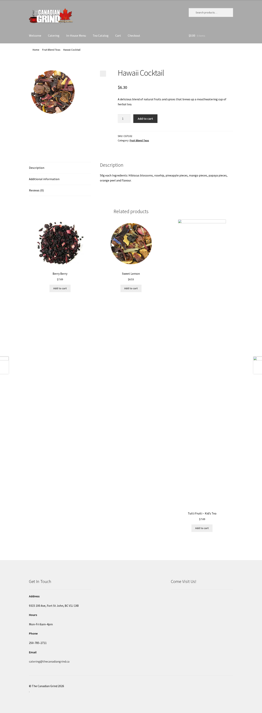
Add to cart (145, 118)
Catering (53, 35)
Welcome (35, 35)
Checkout (134, 35)
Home (36, 49)
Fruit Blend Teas (51, 49)
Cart (118, 35)
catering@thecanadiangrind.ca (49, 661)
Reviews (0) (36, 190)
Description (36, 168)
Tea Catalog (101, 35)
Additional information (44, 179)
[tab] (60, 168)
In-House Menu (76, 35)
